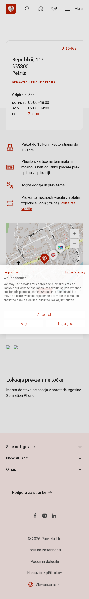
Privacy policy (75, 272)
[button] (11, 272)
